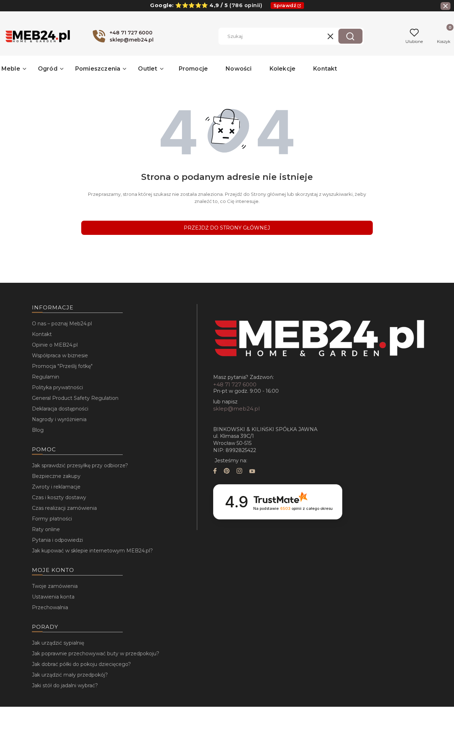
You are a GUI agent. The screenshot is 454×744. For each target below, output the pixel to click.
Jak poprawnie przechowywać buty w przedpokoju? (95, 653)
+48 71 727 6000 (234, 384)
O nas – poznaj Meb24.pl (62, 323)
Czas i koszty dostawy (59, 497)
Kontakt (42, 334)
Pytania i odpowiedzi (57, 540)
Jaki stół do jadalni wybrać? (65, 685)
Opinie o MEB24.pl (55, 345)
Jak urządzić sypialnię (58, 643)
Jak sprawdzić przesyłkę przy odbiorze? (80, 465)
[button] (350, 36)
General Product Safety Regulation (75, 398)
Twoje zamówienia (55, 586)
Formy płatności (52, 519)
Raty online (46, 529)
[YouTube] (252, 471)
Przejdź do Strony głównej (227, 228)
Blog (38, 430)
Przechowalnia (50, 607)
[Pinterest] (226, 471)
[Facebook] (215, 471)
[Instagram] (239, 471)
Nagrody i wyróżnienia (59, 419)
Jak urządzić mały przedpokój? (70, 675)
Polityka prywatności (57, 387)
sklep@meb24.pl (236, 408)
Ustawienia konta (53, 597)
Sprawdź (285, 5)
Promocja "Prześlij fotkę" (62, 366)
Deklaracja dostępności (60, 409)
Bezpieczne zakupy (56, 476)
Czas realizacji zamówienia (64, 508)
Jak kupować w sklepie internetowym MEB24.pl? (92, 550)
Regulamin (45, 377)
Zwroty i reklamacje (56, 487)
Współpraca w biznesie (60, 355)
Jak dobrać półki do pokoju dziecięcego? (81, 664)
